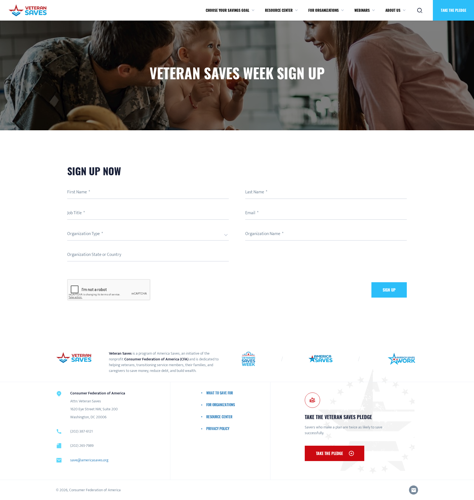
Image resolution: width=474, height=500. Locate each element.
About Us (392, 10)
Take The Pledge (453, 10)
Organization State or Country (94, 254)
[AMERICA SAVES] (27, 10)
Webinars (362, 10)
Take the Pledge (329, 453)
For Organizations (323, 10)
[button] (253, 10)
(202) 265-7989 (82, 445)
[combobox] (148, 235)
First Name (77, 192)
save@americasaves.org (89, 460)
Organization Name (263, 233)
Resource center (279, 10)
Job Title (75, 213)
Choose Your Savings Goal (227, 10)
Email (250, 213)
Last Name (255, 192)
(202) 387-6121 (81, 431)
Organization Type (84, 233)
